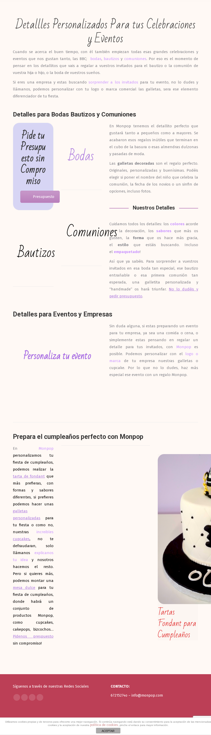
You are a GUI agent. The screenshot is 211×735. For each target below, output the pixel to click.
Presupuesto (43, 197)
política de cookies (104, 725)
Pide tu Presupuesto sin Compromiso (33, 158)
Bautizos (36, 252)
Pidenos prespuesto (33, 636)
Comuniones (91, 232)
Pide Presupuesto (157, 410)
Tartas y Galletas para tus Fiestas (105, 487)
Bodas (81, 156)
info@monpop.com (147, 695)
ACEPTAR (108, 730)
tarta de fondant (29, 476)
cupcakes (21, 539)
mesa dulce (24, 587)
